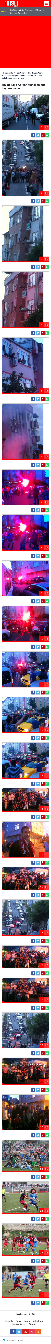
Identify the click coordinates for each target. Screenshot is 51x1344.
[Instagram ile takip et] (32, 1331)
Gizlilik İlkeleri (38, 1321)
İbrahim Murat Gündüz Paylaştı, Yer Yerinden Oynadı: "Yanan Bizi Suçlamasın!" (29, 11)
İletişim (27, 1321)
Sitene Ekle (33, 1324)
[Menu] (46, 3)
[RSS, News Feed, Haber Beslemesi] (38, 1331)
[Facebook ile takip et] (13, 1331)
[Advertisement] (25, 42)
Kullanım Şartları (19, 1324)
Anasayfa (9, 1321)
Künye (18, 1321)
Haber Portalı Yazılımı (14, 1340)
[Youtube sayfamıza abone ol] (25, 1331)
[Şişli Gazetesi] (11, 3)
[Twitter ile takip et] (19, 1331)
